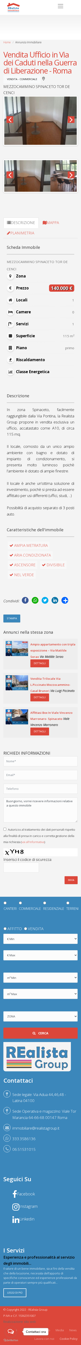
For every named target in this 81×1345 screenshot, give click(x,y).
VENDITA (35, 928)
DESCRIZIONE (23, 222)
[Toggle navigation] (60, 6)
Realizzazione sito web (19, 1322)
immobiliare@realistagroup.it (35, 1128)
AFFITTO (14, 928)
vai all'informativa (33, 842)
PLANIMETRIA (22, 233)
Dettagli (40, 663)
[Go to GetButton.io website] (11, 1340)
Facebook (26, 1193)
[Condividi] (64, 600)
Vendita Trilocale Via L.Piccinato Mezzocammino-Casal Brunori (50, 685)
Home (7, 42)
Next (71, 119)
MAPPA (53, 222)
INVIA (71, 880)
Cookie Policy (69, 1339)
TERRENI (72, 908)
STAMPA (12, 618)
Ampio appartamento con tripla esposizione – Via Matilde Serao (52, 650)
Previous (10, 119)
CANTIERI (10, 908)
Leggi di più (14, 1292)
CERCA (42, 1033)
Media (60, 1330)
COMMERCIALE (30, 908)
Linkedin (26, 1219)
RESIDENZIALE (53, 908)
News (72, 1330)
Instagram (28, 1206)
